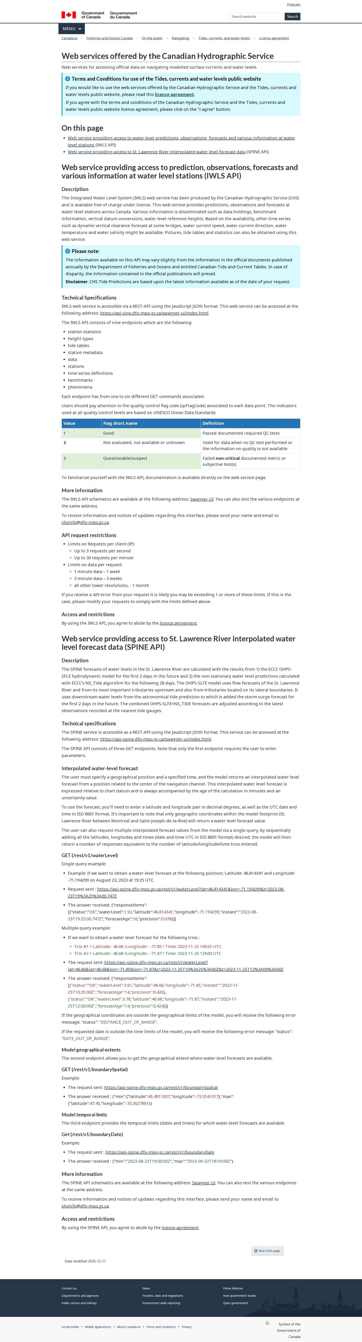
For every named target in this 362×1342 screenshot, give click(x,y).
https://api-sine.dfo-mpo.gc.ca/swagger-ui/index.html (154, 313)
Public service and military (79, 1303)
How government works (239, 1296)
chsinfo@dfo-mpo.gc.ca (85, 522)
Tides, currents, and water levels (224, 38)
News (146, 1288)
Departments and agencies (80, 1296)
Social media (70, 1327)
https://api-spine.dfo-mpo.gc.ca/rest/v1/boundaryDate (159, 1152)
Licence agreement (274, 38)
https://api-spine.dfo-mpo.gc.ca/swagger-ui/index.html (155, 739)
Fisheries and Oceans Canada (110, 38)
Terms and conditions (161, 1327)
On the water (152, 38)
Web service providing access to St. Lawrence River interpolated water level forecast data (157, 152)
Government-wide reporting (161, 1303)
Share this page (269, 1251)
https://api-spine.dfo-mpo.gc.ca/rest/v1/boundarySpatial (161, 1087)
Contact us (69, 1288)
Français (293, 4)
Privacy (186, 1327)
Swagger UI (201, 499)
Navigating (180, 38)
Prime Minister (233, 1288)
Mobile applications (98, 1327)
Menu (69, 28)
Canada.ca (69, 38)
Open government (235, 1303)
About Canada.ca (128, 1327)
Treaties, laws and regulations (162, 1296)
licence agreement (174, 94)
